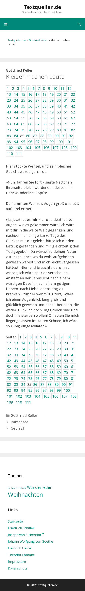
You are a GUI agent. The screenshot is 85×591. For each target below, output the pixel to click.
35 (30, 354)
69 (59, 372)
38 (52, 354)
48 (52, 360)
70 (66, 372)
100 (67, 390)
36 (37, 354)
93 (16, 390)
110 (19, 402)
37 (44, 354)
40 (66, 354)
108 (73, 396)
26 (37, 349)
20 (66, 343)
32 (9, 354)
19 (59, 343)
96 (37, 390)
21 (73, 343)
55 (30, 366)
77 (44, 378)
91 (71, 384)
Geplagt (17, 428)
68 (52, 372)
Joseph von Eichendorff (25, 534)
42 (9, 360)
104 (37, 396)
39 (59, 354)
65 (30, 372)
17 (44, 343)
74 (23, 378)
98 (52, 390)
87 (42, 384)
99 (59, 390)
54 (23, 366)
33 (16, 354)
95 (30, 390)
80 (66, 378)
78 (52, 378)
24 (23, 349)
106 (55, 396)
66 (37, 372)
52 (9, 366)
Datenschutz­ (17, 568)
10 (68, 337)
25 (30, 349)
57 (44, 366)
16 (37, 343)
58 (52, 366)
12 (9, 343)
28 (52, 349)
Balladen (12, 488)
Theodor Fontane (21, 555)
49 (59, 360)
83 (16, 384)
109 (10, 402)
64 (23, 372)
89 (57, 384)
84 (23, 384)
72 (9, 378)
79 (59, 378)
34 (23, 354)
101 (10, 396)
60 (66, 366)
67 (44, 372)
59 (59, 366)
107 (64, 396)
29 (59, 349)
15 (30, 343)
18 (52, 343)
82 (9, 384)
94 (23, 390)
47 (44, 360)
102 (19, 396)
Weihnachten (25, 494)
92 (9, 390)
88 (49, 384)
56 (37, 366)
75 (30, 378)
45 (30, 360)
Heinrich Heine (19, 548)
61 (73, 366)
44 (23, 360)
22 (9, 349)
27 (44, 349)
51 (73, 360)
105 (46, 396)
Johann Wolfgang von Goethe (30, 541)
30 (66, 349)
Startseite (15, 521)
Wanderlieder (39, 487)
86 (35, 384)
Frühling (22, 488)
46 (37, 360)
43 (16, 360)
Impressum (17, 561)
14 (23, 343)
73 (16, 378)
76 (37, 378)
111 (28, 402)
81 (73, 378)
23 (16, 349)
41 (73, 354)
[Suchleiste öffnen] (79, 24)
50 (66, 360)
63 (16, 372)
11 (75, 337)
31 (73, 349)
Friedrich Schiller (21, 528)
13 (16, 343)
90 (64, 384)
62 (9, 372)
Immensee (19, 422)
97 (44, 390)
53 (16, 366)
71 (73, 372)
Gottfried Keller (38, 40)
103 (28, 396)
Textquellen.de (42, 7)
